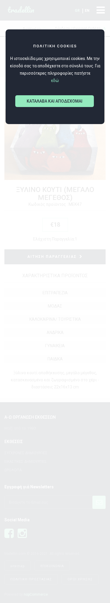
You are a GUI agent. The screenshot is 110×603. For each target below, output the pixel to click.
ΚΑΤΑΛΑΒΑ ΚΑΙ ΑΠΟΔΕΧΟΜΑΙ (54, 101)
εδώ (55, 80)
